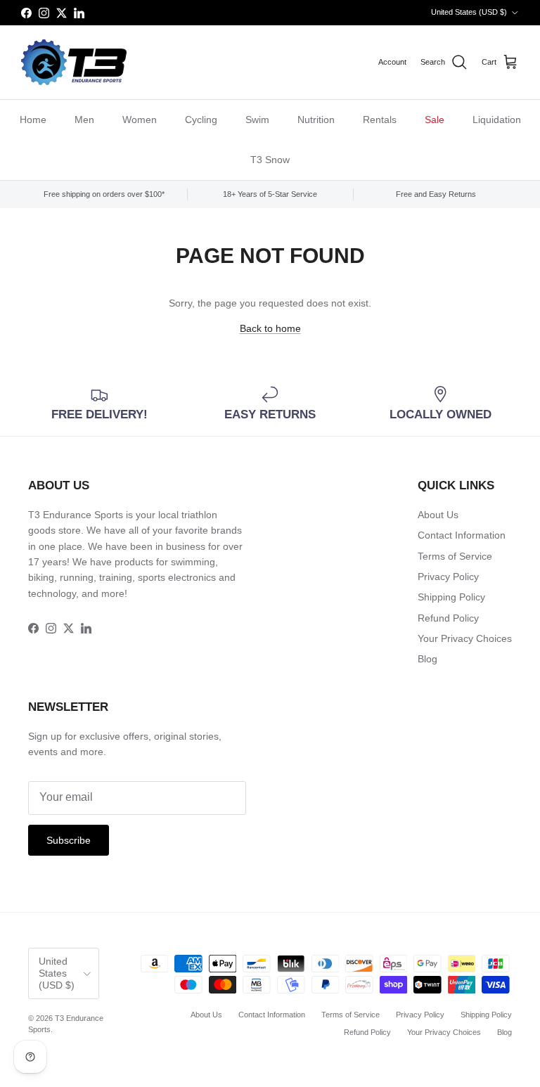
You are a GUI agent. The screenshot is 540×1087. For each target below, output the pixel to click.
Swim (257, 119)
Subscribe (68, 840)
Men (84, 119)
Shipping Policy (451, 597)
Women (139, 119)
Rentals (380, 119)
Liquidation (496, 119)
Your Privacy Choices (465, 638)
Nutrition (316, 119)
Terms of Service (455, 556)
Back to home (270, 328)
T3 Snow (270, 159)
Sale (434, 119)
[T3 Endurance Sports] (74, 62)
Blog (427, 658)
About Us (438, 514)
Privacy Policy (448, 576)
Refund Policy (448, 618)
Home (33, 119)
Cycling (201, 119)
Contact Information (462, 535)
